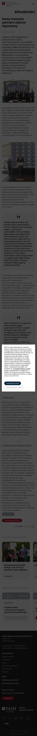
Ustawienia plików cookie (21, 369)
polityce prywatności (11, 376)
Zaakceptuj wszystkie (12, 383)
